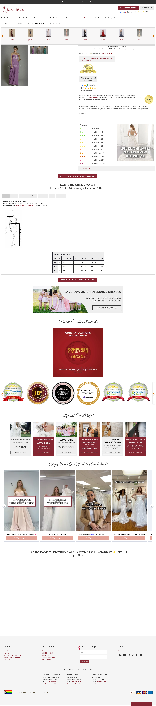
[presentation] (2, 36)
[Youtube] (124, 658)
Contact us (121, 653)
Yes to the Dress (61, 196)
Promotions (23, 196)
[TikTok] (129, 658)
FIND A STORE (147, 7)
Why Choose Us (9, 653)
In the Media (8, 662)
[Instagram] (140, 658)
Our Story (108, 18)
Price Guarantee (43, 196)
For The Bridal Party (23, 18)
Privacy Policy (46, 662)
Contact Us (118, 18)
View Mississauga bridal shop (51, 686)
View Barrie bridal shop (98, 686)
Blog (43, 653)
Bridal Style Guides (48, 655)
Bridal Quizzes (46, 657)
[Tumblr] (137, 658)
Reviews (52, 196)
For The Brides (6, 18)
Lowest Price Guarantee (12, 659)
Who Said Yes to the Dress (12, 657)
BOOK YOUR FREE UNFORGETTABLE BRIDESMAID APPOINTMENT (77, 176)
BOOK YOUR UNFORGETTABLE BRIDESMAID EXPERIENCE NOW (77, 279)
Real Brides (99, 18)
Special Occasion (40, 18)
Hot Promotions (87, 18)
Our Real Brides (32, 196)
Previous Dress (87, 168)
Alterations (14, 196)
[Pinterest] (133, 658)
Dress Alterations (72, 18)
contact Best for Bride (91, 97)
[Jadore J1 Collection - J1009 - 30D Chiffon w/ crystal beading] (33, 50)
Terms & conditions (48, 659)
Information (6, 196)
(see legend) (96, 53)
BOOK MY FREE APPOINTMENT (128, 7)
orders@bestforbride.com (24, 205)
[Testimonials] (137, 11)
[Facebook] (120, 658)
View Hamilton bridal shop (74, 686)
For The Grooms (56, 18)
